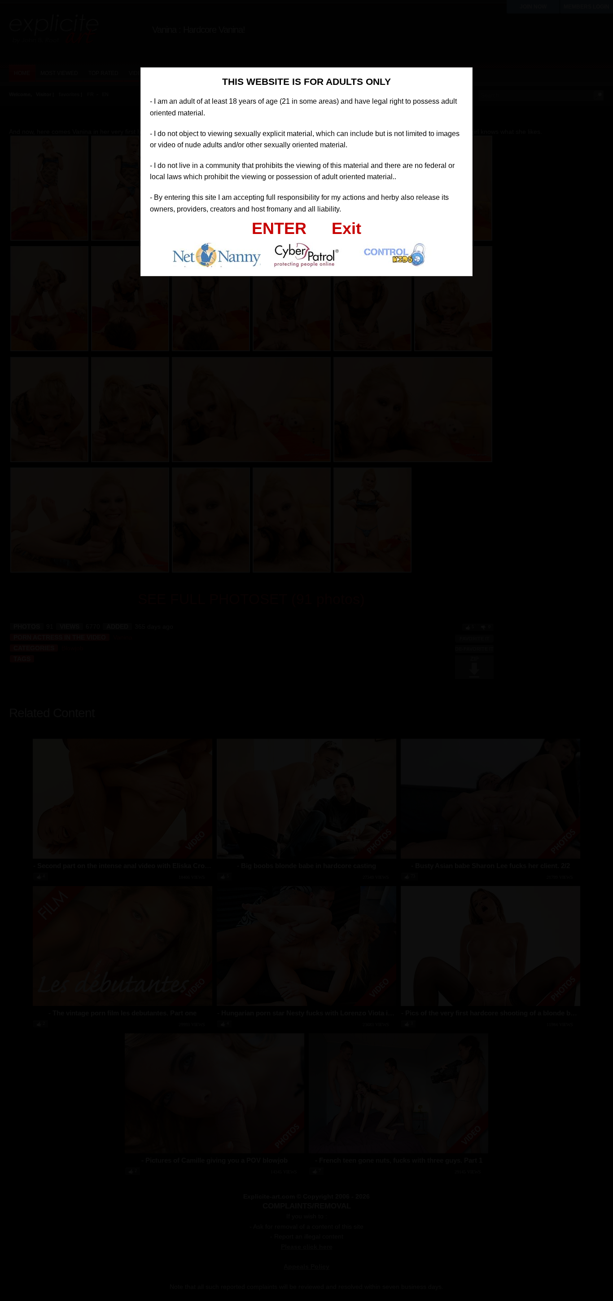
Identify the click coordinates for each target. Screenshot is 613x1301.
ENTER (279, 228)
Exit (346, 228)
